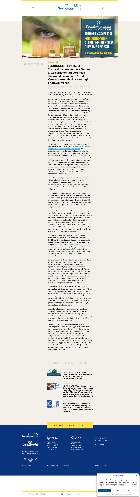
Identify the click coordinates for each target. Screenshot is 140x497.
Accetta (104, 490)
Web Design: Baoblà (100, 465)
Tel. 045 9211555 (68, 494)
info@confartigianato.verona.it (30, 451)
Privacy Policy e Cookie (53, 465)
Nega (118, 490)
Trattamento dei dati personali (122, 494)
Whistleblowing (99, 444)
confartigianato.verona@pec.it (30, 453)
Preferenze (131, 490)
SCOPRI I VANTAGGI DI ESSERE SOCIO (70, 425)
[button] (137, 475)
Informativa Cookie (109, 494)
